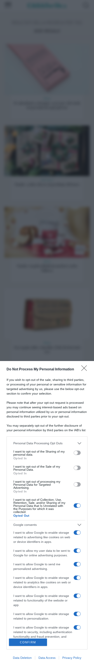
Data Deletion (22, 657)
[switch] (77, 453)
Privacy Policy (71, 657)
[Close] (85, 369)
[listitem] (47, 443)
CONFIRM (28, 642)
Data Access (47, 657)
